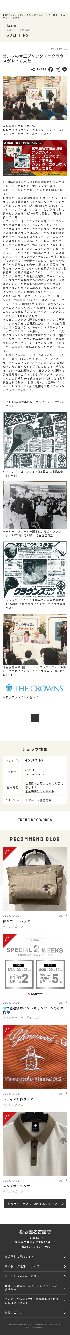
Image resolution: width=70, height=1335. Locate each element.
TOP (5, 15)
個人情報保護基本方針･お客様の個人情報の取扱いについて (32, 1301)
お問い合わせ (13, 1312)
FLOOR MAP (34, 774)
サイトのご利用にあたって (22, 1266)
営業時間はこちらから (40, 791)
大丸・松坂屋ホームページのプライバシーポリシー (32, 1287)
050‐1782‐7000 (37, 1246)
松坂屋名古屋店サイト (19, 1256)
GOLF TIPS (17, 15)
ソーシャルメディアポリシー (23, 1276)
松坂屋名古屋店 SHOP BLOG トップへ (34, 1204)
